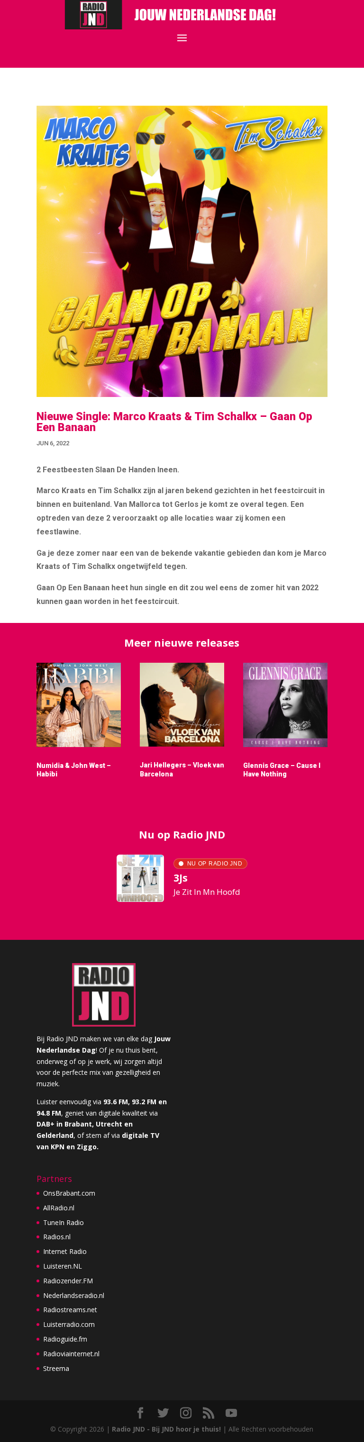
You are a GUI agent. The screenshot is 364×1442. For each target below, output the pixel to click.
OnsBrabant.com (69, 1193)
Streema (56, 1368)
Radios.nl (57, 1236)
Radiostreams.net (70, 1309)
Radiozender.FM (68, 1280)
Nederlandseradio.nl (73, 1295)
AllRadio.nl (58, 1207)
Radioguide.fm (65, 1338)
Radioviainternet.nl (71, 1353)
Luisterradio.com (69, 1324)
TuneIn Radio (63, 1222)
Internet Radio (65, 1251)
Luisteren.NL (62, 1266)
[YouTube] (231, 1413)
